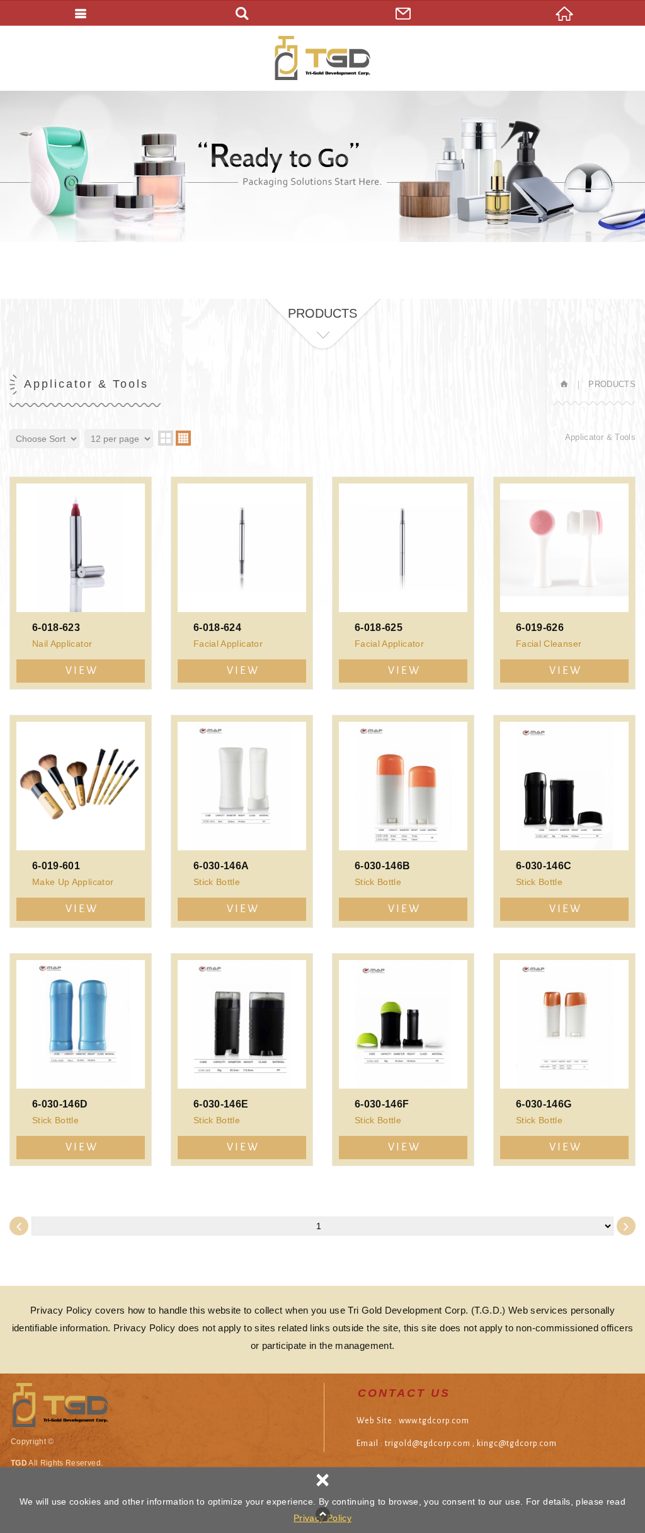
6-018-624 (241, 583)
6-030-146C (564, 821)
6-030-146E (241, 1060)
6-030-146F (403, 1060)
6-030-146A (241, 821)
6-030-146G (564, 1060)
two (165, 438)
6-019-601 (80, 821)
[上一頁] (18, 1226)
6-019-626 (564, 583)
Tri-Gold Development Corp (322, 58)
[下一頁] (626, 1226)
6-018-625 (403, 583)
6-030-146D (80, 1060)
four (183, 438)
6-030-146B (403, 821)
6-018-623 (80, 583)
